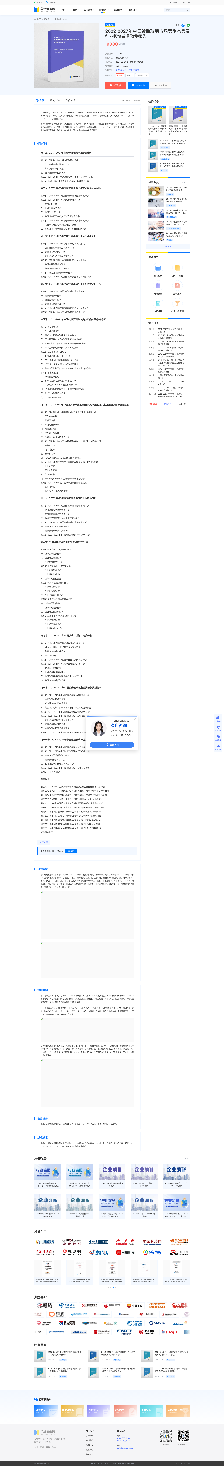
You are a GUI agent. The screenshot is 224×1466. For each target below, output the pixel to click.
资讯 (64, 10)
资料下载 (109, 70)
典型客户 (89, 1440)
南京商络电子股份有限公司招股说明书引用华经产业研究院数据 (144, 1281)
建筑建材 (58, 19)
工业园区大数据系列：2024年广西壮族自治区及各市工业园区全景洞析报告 (112, 1216)
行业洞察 (88, 10)
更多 (183, 182)
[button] (108, 1287)
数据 (75, 10)
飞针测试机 (171, 206)
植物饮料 (170, 194)
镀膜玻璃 (110, 25)
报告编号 (109, 53)
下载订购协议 (121, 70)
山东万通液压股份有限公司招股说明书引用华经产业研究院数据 (79, 1281)
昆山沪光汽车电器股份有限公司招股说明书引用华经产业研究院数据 (176, 1282)
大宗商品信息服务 (173, 228)
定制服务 (71, 851)
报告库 (132, 10)
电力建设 (164, 170)
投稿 (175, 2)
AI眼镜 (169, 240)
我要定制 (182, 404)
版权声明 (89, 1445)
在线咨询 (162, 85)
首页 (39, 19)
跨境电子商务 (181, 107)
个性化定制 (140, 85)
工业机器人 (165, 159)
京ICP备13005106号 (182, 1463)
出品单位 (109, 58)
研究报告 (103, 10)
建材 (67, 19)
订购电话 (109, 62)
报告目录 (39, 100)
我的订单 (186, 2)
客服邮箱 (109, 66)
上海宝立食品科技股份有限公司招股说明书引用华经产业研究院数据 (47, 1282)
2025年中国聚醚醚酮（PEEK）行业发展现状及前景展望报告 (47, 1186)
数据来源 (70, 100)
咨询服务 (118, 10)
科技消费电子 (171, 217)
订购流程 (137, 101)
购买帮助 (89, 1449)
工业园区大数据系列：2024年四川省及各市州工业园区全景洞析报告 (176, 1216)
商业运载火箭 (160, 107)
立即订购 (117, 85)
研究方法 (55, 100)
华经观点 (153, 182)
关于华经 (89, 1435)
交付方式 (109, 75)
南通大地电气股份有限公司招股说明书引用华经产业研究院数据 (111, 1281)
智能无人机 (165, 147)
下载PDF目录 (134, 70)
